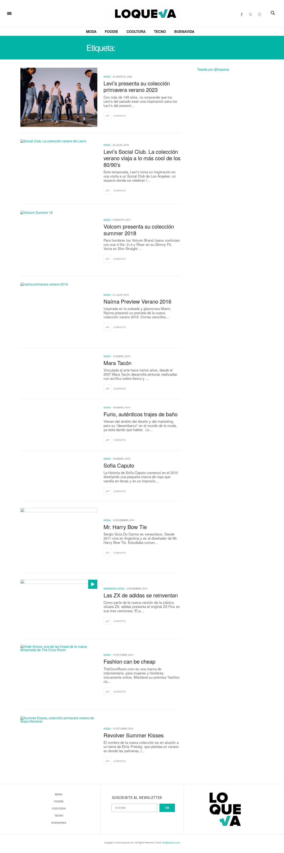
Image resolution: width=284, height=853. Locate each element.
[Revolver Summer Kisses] (58, 745)
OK (167, 808)
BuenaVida (184, 31)
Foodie (111, 31)
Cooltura (136, 31)
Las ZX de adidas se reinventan (141, 595)
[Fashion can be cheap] (58, 674)
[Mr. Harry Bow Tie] (58, 537)
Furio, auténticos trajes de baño (141, 414)
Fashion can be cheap (131, 661)
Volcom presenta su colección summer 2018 (139, 229)
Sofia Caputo (119, 465)
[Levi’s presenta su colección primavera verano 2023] (58, 97)
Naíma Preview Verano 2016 (137, 301)
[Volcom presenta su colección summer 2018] (58, 240)
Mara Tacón (117, 362)
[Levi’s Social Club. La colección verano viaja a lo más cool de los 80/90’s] (58, 169)
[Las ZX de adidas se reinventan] (58, 606)
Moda (91, 31)
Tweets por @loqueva (213, 69)
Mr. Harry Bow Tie (125, 526)
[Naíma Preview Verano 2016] (58, 312)
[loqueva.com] (36, 13)
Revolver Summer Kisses (134, 735)
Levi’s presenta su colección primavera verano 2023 (137, 86)
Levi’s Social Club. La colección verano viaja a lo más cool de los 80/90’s (142, 158)
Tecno (160, 31)
